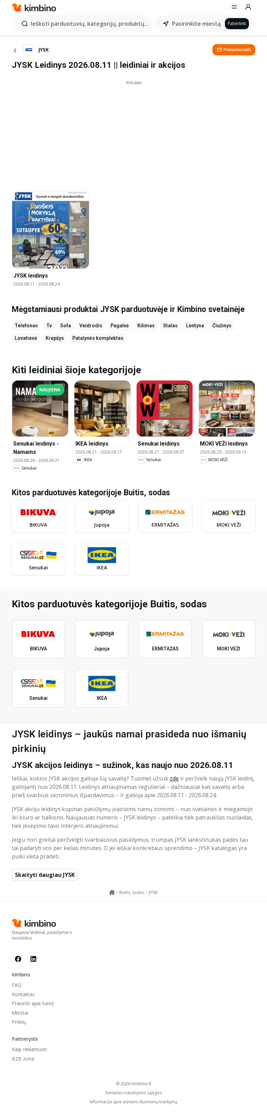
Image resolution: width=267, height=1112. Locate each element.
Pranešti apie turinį (33, 1003)
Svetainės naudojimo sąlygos (133, 1093)
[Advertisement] (133, 134)
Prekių (19, 1021)
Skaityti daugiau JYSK (45, 875)
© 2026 (133, 1084)
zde (174, 778)
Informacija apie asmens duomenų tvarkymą (133, 1102)
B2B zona (23, 1058)
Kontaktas (23, 994)
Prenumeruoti (237, 50)
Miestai (20, 1012)
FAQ (17, 985)
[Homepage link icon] (112, 892)
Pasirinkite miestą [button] (196, 23)
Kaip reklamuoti (29, 1049)
